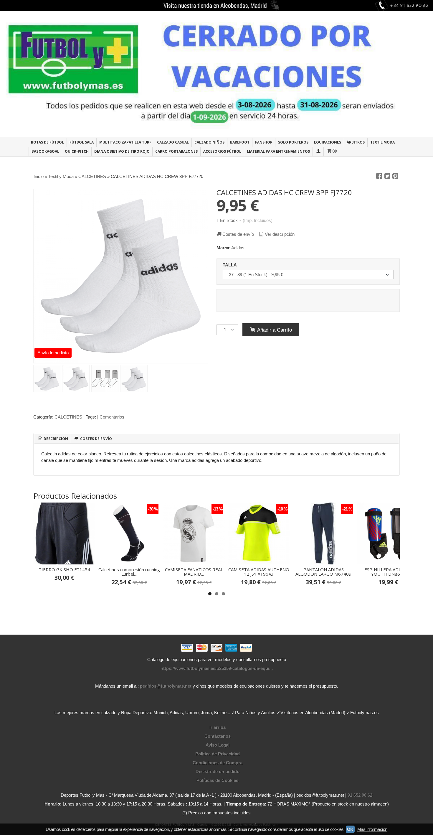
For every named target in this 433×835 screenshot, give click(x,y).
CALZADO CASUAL (173, 142)
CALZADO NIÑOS (209, 142)
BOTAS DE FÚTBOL (47, 142)
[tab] (52, 439)
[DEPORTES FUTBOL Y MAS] (216, 74)
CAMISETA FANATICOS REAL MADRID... (194, 571)
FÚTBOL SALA (82, 142)
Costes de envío (238, 234)
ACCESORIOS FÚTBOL (222, 151)
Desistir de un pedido (217, 771)
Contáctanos (217, 736)
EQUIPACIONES (327, 142)
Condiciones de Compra (217, 762)
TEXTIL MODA (382, 142)
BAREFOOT (239, 142)
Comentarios (112, 416)
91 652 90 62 (360, 795)
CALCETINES (68, 416)
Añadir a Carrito (274, 330)
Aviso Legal (217, 744)
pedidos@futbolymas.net (165, 686)
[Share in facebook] (379, 176)
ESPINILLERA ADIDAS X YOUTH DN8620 (388, 571)
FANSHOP (263, 142)
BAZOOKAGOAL (45, 151)
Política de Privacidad (217, 753)
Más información (372, 829)
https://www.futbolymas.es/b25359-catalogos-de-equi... (217, 668)
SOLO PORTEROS (293, 142)
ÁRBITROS (356, 142)
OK (350, 829)
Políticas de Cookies (217, 780)
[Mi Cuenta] (318, 151)
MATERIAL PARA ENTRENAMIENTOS (278, 151)
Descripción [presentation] (55, 438)
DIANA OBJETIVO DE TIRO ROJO (122, 151)
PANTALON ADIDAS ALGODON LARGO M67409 (323, 571)
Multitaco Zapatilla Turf (125, 142)
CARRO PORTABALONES (176, 151)
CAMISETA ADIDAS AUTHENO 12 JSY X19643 (258, 571)
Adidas (237, 247)
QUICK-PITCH (77, 151)
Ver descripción (280, 234)
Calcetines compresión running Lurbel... (129, 571)
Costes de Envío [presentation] (95, 438)
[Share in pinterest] (395, 176)
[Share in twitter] (387, 176)
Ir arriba (217, 727)
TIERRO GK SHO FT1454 (64, 569)
